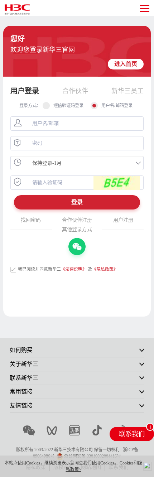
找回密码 (31, 220)
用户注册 (123, 220)
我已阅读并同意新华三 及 (68, 269)
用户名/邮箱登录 (117, 105)
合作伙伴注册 (77, 220)
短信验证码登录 (68, 105)
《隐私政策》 (105, 269)
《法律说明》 (74, 269)
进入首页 (125, 64)
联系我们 (132, 434)
